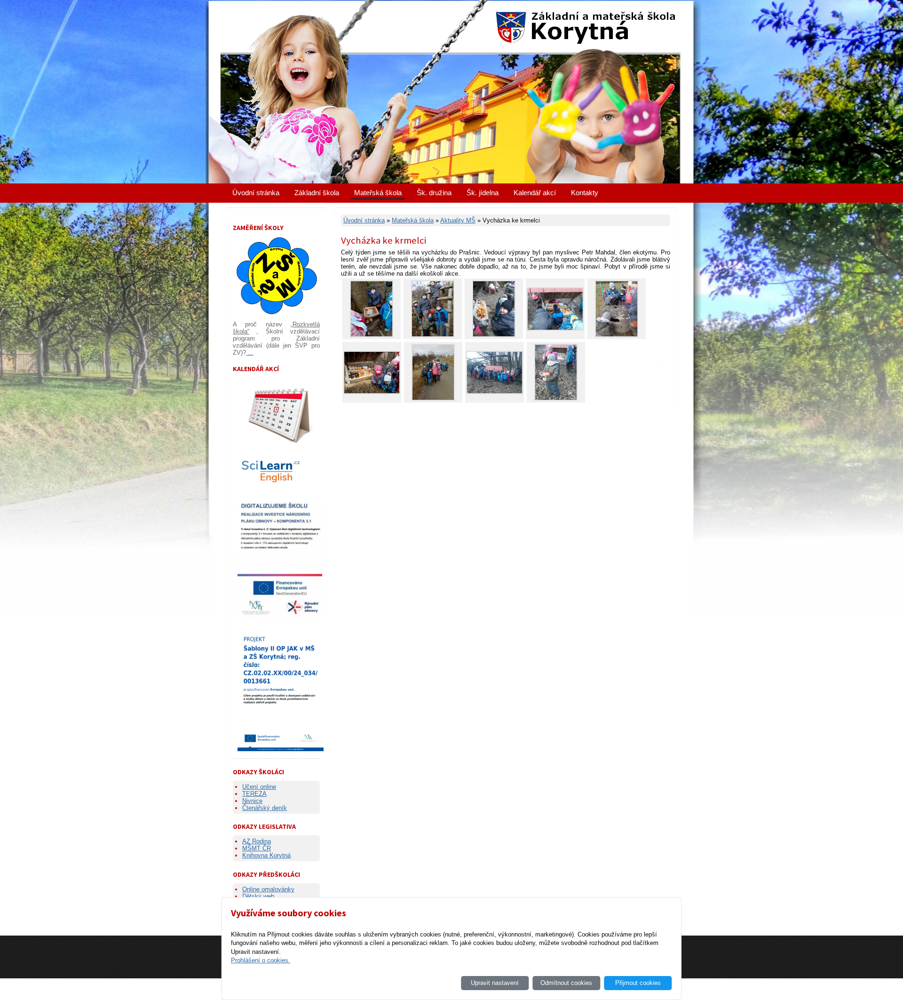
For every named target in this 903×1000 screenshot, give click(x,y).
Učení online (259, 786)
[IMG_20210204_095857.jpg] (432, 335)
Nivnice (252, 800)
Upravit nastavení (495, 982)
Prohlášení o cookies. (260, 960)
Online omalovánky (268, 889)
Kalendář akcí (535, 193)
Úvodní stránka (255, 193)
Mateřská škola (378, 193)
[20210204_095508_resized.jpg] (494, 392)
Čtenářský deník (264, 807)
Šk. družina (434, 193)
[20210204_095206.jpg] (493, 335)
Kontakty (584, 193)
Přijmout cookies (638, 982)
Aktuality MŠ (457, 220)
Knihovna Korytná (266, 855)
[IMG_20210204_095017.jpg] (371, 335)
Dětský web (258, 896)
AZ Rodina (256, 841)
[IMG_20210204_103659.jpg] (433, 398)
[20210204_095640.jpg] (371, 392)
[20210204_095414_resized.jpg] (555, 328)
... (249, 352)
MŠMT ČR (256, 848)
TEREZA (254, 793)
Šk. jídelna (483, 193)
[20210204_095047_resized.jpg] (556, 398)
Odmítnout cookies (566, 982)
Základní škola (316, 193)
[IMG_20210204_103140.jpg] (616, 335)
